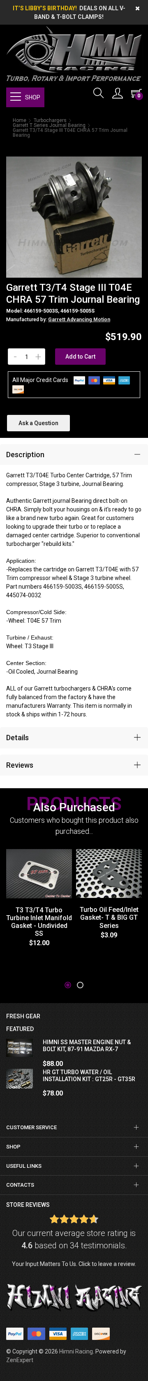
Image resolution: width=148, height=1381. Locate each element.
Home (19, 120)
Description (25, 454)
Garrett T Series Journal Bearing (49, 125)
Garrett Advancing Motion (79, 319)
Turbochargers (50, 120)
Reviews (19, 765)
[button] (68, 985)
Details (17, 737)
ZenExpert (19, 1360)
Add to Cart (80, 356)
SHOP (32, 97)
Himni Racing (76, 1351)
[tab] (74, 454)
